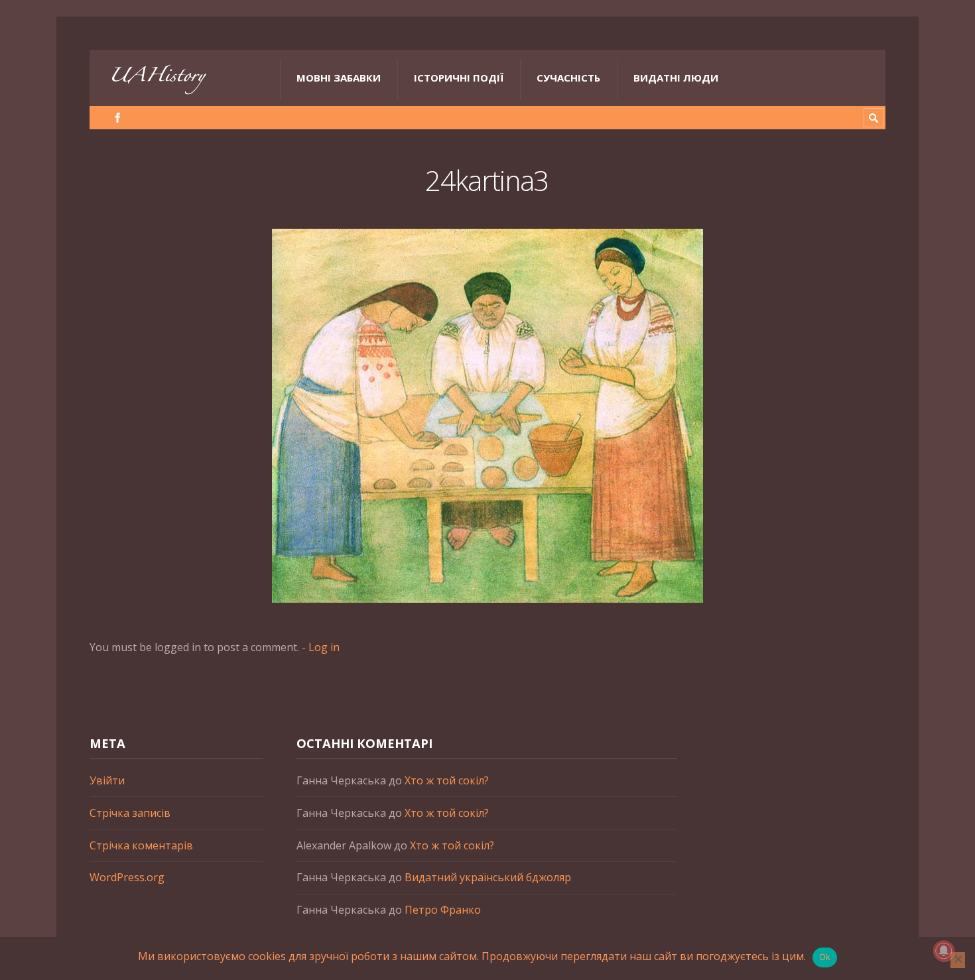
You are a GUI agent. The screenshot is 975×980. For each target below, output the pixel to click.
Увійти (107, 780)
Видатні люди (675, 77)
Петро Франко (443, 909)
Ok (825, 956)
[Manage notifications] (943, 950)
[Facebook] (117, 117)
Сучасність (568, 77)
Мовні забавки (338, 77)
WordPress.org (127, 877)
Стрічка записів (130, 813)
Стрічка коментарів (141, 845)
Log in (324, 647)
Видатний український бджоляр (488, 877)
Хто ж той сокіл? (447, 780)
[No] (957, 960)
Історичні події (458, 77)
